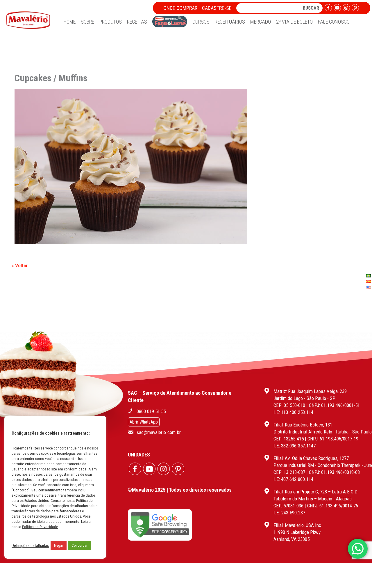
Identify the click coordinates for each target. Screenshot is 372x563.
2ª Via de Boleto (294, 22)
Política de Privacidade (40, 527)
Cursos (201, 22)
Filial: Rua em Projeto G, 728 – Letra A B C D (315, 492)
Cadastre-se (217, 8)
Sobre (87, 22)
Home (69, 22)
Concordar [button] (79, 545)
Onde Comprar (180, 8)
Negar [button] (58, 545)
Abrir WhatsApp (144, 422)
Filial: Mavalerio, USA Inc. (298, 525)
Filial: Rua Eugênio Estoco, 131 (302, 425)
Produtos (110, 22)
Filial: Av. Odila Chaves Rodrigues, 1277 (311, 458)
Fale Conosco (334, 22)
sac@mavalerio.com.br (159, 432)
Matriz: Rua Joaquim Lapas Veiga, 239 (310, 391)
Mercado (260, 22)
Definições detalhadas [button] (30, 545)
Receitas (137, 22)
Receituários (230, 22)
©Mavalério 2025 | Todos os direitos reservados (180, 490)
